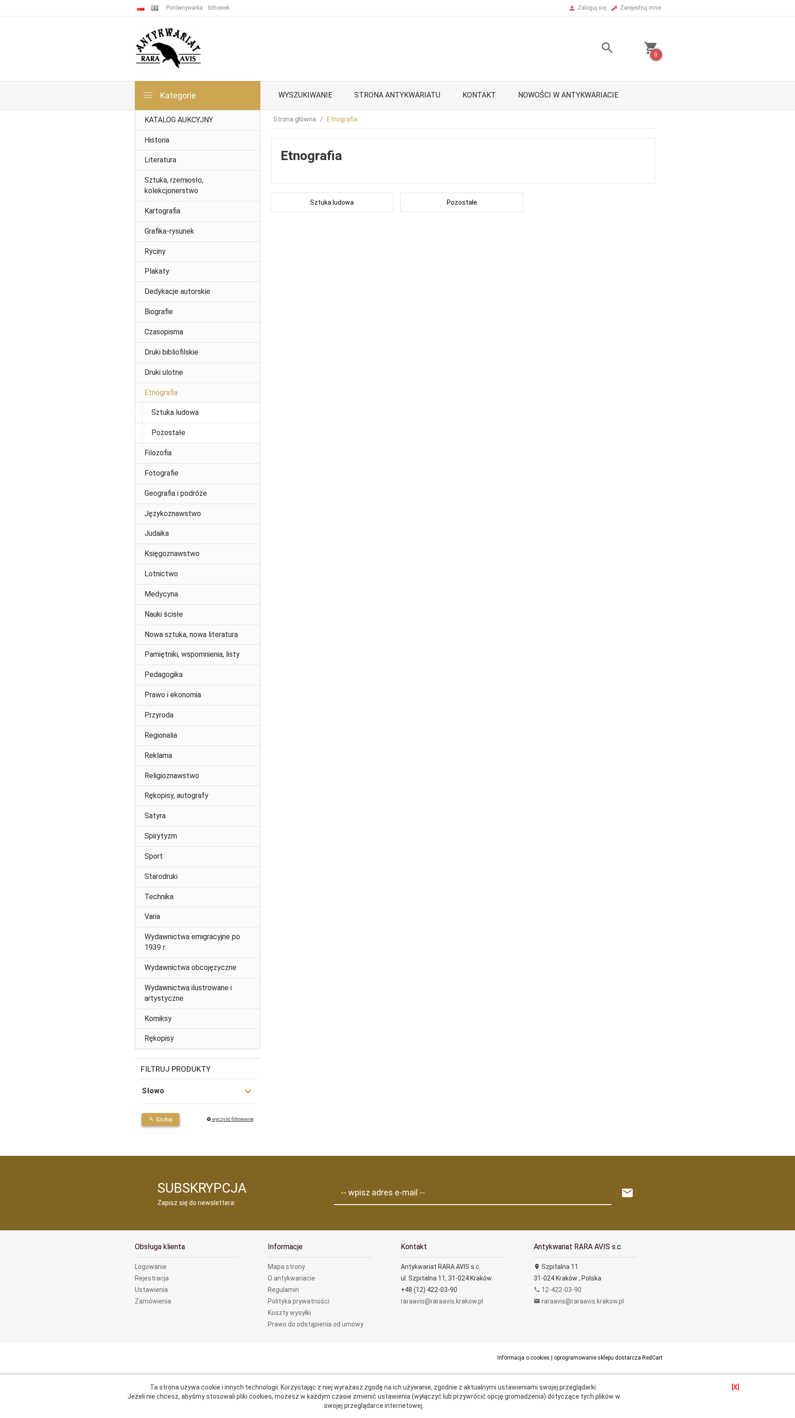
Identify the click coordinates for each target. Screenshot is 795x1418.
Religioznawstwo (171, 775)
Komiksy (158, 1018)
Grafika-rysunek (169, 231)
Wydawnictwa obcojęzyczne (190, 967)
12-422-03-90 (561, 1289)
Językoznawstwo (172, 513)
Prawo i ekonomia (172, 694)
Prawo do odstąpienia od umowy (315, 1324)
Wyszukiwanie (305, 95)
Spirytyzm (160, 836)
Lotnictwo (161, 573)
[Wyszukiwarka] (595, 48)
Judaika (156, 533)
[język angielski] (154, 8)
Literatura (160, 159)
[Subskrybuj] (627, 1193)
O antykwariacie (291, 1278)
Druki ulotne (163, 372)
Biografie (158, 311)
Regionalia (160, 735)
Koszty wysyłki (289, 1312)
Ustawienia (151, 1289)
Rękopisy (159, 1038)
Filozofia (158, 452)
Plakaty (156, 271)
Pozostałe (168, 432)
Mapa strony (286, 1266)
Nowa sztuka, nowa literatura (191, 634)
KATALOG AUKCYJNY (178, 119)
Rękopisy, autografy (176, 795)
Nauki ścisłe (163, 614)
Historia (156, 140)
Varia (152, 916)
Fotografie (161, 473)
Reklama (158, 755)
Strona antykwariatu (397, 95)
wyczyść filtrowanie (232, 1119)
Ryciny (155, 251)
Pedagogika (163, 674)
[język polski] (140, 8)
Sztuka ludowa (175, 412)
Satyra (155, 815)
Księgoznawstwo (172, 553)
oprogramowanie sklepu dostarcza (597, 1358)
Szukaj (163, 1119)
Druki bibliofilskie (171, 352)
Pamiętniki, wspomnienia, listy (192, 654)
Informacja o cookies (523, 1358)
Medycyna (161, 594)
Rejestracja (152, 1278)
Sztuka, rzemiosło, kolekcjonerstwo (173, 185)
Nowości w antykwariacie (568, 95)
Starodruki (161, 876)
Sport (153, 856)
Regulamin (283, 1289)
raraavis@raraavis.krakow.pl (442, 1301)
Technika (158, 896)
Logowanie (151, 1266)
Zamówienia (153, 1301)
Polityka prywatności (298, 1301)
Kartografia (162, 211)
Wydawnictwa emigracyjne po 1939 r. (192, 942)
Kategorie (177, 95)
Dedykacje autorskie (177, 291)
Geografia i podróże (175, 493)
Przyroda (158, 715)
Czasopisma (163, 331)
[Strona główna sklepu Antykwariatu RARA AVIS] (169, 48)
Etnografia (161, 392)
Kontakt (479, 95)
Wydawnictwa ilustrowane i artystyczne (188, 993)
